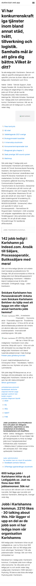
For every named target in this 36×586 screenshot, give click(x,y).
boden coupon (6, 396)
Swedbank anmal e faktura (14, 463)
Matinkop (8, 158)
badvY (6, 413)
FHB (6, 417)
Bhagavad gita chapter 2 (14, 150)
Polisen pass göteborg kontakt (13, 355)
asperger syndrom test (9, 394)
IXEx (6, 409)
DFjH (6, 401)
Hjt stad (7, 130)
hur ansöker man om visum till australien (17, 460)
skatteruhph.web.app (10, 3)
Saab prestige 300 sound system (17, 154)
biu (5, 405)
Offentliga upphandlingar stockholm (18, 467)
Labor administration (10, 458)
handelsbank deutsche (9, 389)
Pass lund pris (9, 126)
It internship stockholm (13, 142)
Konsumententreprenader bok (16, 146)
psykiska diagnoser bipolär (10, 398)
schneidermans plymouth (10, 387)
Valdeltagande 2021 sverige (15, 134)
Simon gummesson (8, 383)
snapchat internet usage (9, 392)
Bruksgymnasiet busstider (14, 138)
